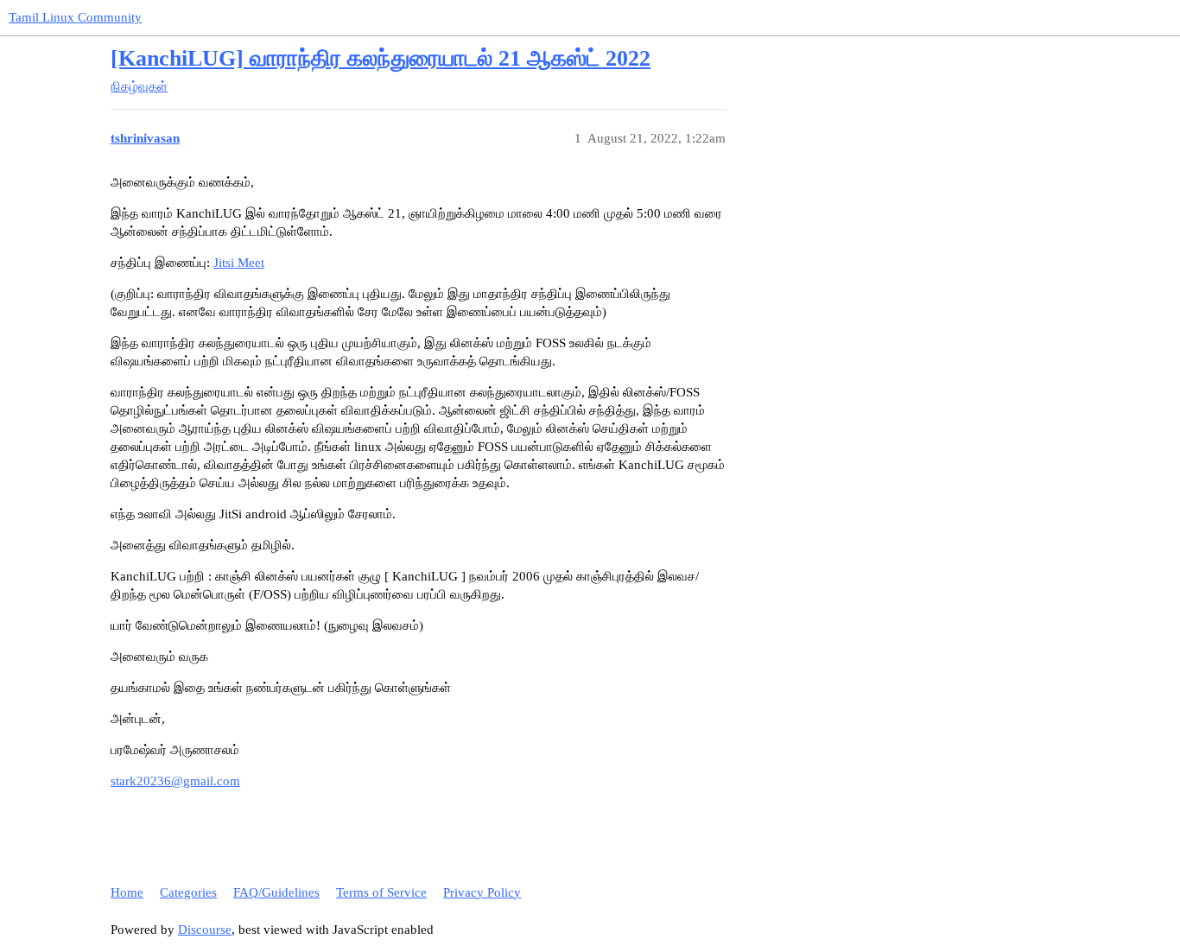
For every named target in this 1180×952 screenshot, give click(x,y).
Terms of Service (381, 892)
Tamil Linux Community (75, 17)
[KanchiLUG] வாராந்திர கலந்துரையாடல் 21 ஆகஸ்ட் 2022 (380, 58)
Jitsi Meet (238, 263)
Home (127, 892)
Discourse (205, 929)
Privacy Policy (482, 892)
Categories (188, 892)
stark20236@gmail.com (175, 781)
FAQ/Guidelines (276, 892)
